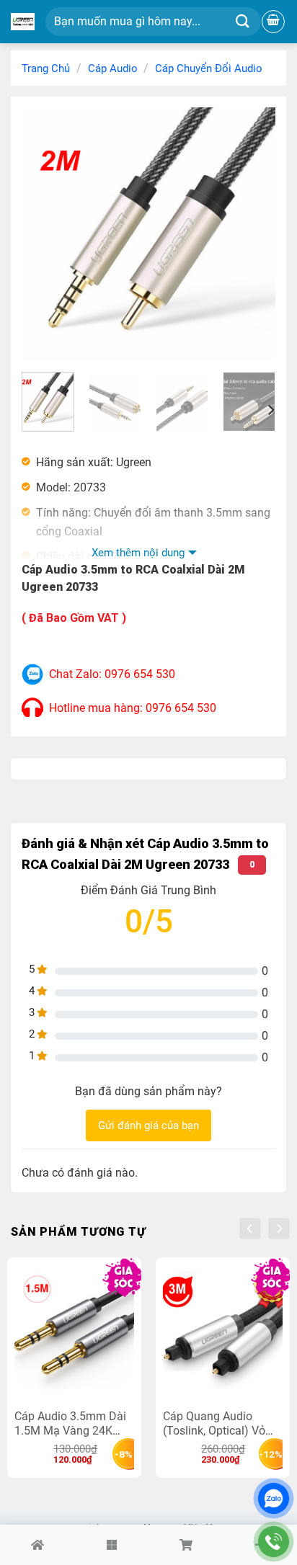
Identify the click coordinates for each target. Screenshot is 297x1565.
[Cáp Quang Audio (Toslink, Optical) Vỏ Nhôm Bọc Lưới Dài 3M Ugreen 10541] (223, 1336)
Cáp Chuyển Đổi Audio (208, 68)
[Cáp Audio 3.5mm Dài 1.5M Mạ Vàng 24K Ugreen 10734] (74, 1336)
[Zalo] (273, 1498)
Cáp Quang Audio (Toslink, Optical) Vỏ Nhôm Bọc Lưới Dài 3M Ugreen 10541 (222, 1423)
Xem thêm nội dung (138, 552)
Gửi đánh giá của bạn (148, 1125)
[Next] (252, 234)
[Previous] (45, 234)
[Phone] (273, 1541)
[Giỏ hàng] (273, 21)
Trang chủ (46, 68)
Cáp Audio (113, 68)
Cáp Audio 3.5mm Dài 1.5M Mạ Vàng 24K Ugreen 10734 (70, 1423)
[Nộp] (242, 22)
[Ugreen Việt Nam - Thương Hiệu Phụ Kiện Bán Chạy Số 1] (23, 21)
